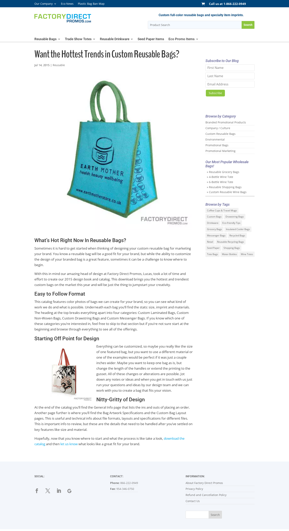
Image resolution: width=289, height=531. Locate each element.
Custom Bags (214, 216)
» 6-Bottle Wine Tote (220, 182)
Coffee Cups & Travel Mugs (222, 210)
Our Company (43, 4)
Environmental (215, 139)
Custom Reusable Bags (220, 134)
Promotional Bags (216, 145)
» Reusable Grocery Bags (223, 172)
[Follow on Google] (72, 491)
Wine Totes (247, 254)
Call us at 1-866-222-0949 (227, 4)
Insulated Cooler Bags (238, 229)
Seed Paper (213, 248)
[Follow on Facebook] (39, 491)
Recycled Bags (237, 235)
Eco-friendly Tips (231, 223)
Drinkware (212, 223)
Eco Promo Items (181, 39)
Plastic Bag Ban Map (91, 4)
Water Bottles (229, 254)
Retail (210, 241)
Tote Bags (212, 254)
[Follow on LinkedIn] (61, 491)
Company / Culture (217, 128)
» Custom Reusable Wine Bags (227, 192)
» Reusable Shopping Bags (224, 187)
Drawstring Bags (234, 216)
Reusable (59, 65)
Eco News (67, 4)
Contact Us (193, 501)
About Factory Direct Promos (204, 483)
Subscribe (215, 93)
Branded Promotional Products (225, 122)
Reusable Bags (45, 39)
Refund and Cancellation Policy (206, 495)
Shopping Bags (232, 248)
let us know (69, 444)
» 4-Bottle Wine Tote (220, 177)
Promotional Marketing (220, 151)
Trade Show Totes (78, 39)
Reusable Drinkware (114, 39)
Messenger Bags (216, 235)
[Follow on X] (50, 491)
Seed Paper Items (151, 39)
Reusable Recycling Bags (230, 241)
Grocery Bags (214, 229)
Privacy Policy (194, 489)
